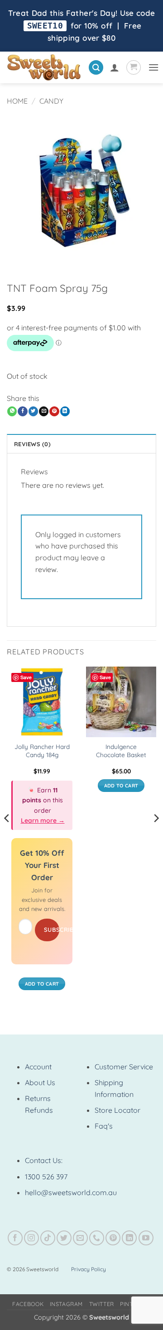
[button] (96, 67)
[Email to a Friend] (43, 411)
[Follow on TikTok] (47, 1237)
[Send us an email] (80, 1237)
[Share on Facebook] (22, 411)
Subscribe (51, 929)
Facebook (27, 1304)
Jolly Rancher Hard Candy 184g (42, 750)
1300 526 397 (46, 1176)
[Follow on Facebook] (15, 1237)
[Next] (155, 836)
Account (38, 1066)
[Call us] (96, 1237)
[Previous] (7, 836)
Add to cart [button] (42, 984)
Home (17, 100)
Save (26, 677)
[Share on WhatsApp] (12, 411)
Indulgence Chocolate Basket (121, 750)
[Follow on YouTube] (146, 1237)
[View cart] (133, 67)
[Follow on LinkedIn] (129, 1237)
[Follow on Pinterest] (112, 1237)
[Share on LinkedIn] (65, 411)
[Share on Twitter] (33, 411)
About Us (40, 1082)
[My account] (114, 67)
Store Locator (117, 1110)
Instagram (66, 1304)
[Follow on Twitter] (64, 1237)
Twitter (101, 1304)
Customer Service (124, 1066)
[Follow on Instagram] (31, 1237)
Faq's (104, 1125)
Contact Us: (43, 1160)
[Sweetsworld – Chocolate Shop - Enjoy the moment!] (44, 67)
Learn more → (43, 820)
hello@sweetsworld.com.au (71, 1192)
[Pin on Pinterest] (54, 411)
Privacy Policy (88, 1269)
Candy (51, 100)
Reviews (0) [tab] (32, 444)
